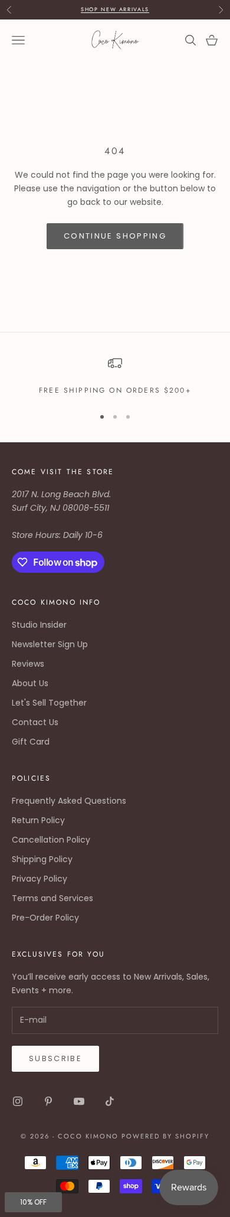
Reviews (28, 664)
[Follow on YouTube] (79, 1101)
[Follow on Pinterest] (48, 1101)
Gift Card (31, 742)
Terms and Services (52, 898)
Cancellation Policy (51, 840)
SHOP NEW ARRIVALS (115, 9)
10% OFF (33, 1202)
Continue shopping (115, 236)
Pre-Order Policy (45, 918)
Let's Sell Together (49, 703)
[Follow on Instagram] (18, 1101)
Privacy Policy (39, 879)
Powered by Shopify (165, 1136)
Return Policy (38, 820)
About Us (30, 683)
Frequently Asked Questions (69, 801)
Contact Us (35, 722)
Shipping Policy (42, 859)
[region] (115, 376)
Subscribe (55, 1058)
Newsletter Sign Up (50, 644)
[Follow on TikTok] (110, 1101)
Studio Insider (39, 625)
